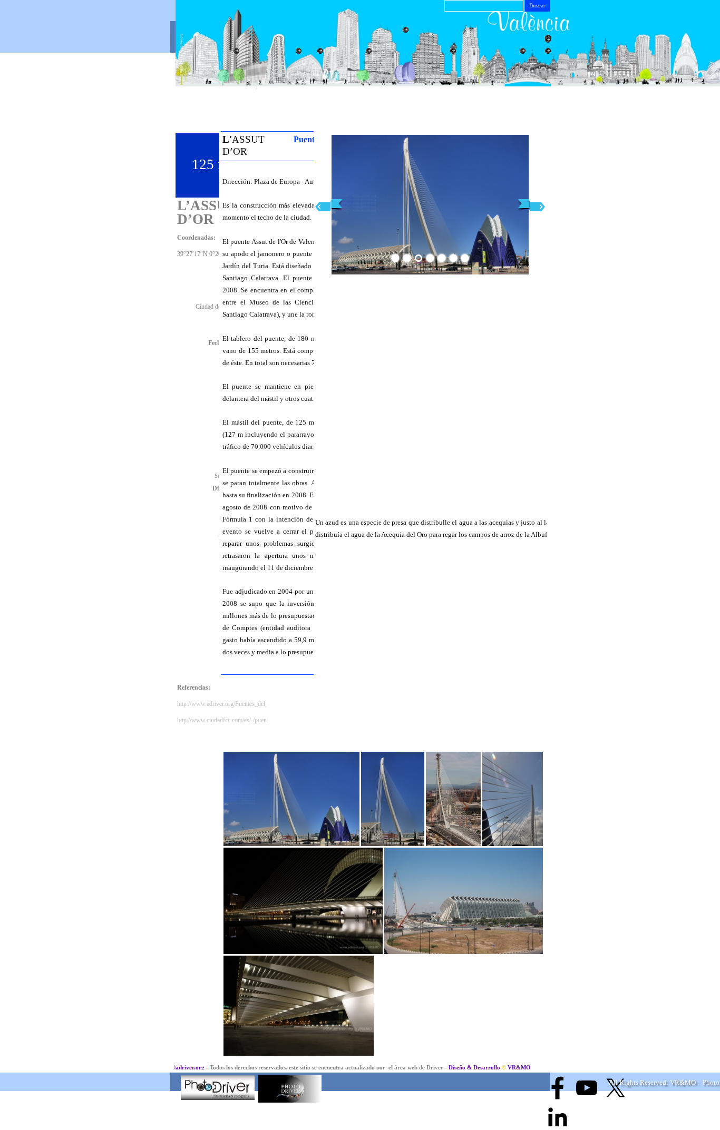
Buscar (537, 5)
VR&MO (485, 1067)
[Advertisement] (507, 101)
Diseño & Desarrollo (442, 1067)
